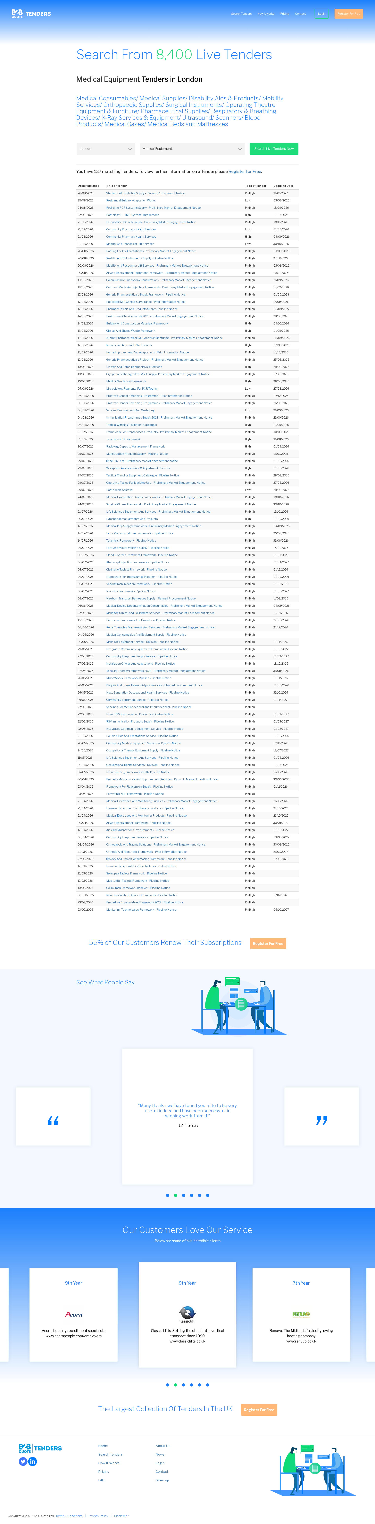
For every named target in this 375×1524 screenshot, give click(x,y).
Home (103, 1446)
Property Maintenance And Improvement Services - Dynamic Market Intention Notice (162, 779)
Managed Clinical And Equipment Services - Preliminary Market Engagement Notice (160, 613)
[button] (167, 1195)
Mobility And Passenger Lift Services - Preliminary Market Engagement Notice (157, 265)
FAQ (101, 1480)
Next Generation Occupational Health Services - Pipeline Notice (147, 692)
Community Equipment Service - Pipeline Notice (137, 699)
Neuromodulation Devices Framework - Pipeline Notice (142, 895)
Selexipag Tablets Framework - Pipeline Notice (136, 873)
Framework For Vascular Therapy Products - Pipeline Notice (145, 808)
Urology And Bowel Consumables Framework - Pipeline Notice (146, 859)
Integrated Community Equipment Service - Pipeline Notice (144, 728)
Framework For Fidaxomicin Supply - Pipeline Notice (139, 786)
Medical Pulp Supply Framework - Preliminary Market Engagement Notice (153, 526)
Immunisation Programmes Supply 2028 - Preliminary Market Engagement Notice (159, 417)
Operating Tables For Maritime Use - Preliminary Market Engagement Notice (155, 482)
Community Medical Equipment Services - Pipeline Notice (143, 743)
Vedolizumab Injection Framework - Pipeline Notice (139, 584)
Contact (300, 13)
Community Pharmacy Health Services (131, 229)
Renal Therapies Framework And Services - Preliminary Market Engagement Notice (160, 627)
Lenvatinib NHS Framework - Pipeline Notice (135, 793)
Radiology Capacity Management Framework (135, 446)
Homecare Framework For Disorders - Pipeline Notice (141, 620)
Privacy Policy (98, 1516)
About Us (163, 1446)
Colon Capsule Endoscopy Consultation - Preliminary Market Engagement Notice (159, 280)
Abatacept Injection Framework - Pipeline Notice (138, 562)
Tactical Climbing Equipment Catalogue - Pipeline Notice (142, 475)
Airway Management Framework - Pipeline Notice (138, 822)
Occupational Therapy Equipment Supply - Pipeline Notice (143, 750)
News (160, 1454)
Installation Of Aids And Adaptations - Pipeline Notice (140, 663)
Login (321, 13)
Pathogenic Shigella (119, 490)
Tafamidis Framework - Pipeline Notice (131, 540)
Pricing (284, 13)
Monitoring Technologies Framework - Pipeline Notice (141, 909)
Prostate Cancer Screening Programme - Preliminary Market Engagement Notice (159, 403)
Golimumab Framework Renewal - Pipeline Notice (138, 888)
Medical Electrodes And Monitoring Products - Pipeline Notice (146, 815)
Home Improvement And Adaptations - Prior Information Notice (147, 352)
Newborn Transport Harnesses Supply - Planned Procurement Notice (151, 598)
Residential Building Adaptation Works (131, 200)
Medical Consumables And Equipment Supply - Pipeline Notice (146, 634)
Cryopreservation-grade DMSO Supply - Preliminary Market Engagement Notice (158, 374)
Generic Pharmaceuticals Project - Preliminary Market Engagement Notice (155, 359)
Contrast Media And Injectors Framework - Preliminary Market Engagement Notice (160, 287)
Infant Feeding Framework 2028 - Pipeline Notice (138, 772)
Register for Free (245, 171)
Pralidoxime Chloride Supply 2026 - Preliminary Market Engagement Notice (155, 316)
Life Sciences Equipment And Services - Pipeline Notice (142, 757)
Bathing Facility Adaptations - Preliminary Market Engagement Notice (151, 251)
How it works (266, 13)
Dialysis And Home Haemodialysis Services (134, 366)
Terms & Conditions (69, 1516)
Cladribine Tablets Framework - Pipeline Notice (136, 569)
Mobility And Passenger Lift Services (130, 243)
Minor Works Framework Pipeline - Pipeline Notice (138, 678)
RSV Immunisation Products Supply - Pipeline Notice (140, 721)
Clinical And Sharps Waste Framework (130, 330)
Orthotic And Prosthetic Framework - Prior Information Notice (146, 851)
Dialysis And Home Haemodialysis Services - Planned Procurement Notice (154, 685)
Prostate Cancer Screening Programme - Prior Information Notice (149, 395)
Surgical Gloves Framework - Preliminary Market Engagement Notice (151, 504)
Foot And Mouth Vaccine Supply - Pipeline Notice (137, 547)
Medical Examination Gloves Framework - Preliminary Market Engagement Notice (159, 497)
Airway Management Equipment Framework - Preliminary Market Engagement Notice (161, 272)
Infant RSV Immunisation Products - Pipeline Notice (139, 714)
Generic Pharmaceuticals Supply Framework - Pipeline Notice (146, 294)
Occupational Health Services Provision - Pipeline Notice (143, 764)
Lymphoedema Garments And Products (132, 518)
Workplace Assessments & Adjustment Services (138, 468)
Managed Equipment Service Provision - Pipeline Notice (142, 641)
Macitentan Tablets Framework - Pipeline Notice (137, 880)
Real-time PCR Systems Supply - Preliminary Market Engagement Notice (153, 207)
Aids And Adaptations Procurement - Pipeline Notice (140, 830)
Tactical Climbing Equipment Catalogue (131, 424)
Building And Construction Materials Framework (137, 323)
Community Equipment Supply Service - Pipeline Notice (142, 656)
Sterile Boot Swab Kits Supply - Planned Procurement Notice (145, 193)
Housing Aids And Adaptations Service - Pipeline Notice (142, 736)
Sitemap (162, 1480)
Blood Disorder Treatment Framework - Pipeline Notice (142, 555)
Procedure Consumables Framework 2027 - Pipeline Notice (144, 902)
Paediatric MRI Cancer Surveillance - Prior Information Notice (146, 301)
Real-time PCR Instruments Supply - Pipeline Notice (139, 258)
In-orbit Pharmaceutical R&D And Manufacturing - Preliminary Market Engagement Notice (164, 338)
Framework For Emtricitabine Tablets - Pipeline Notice (141, 866)
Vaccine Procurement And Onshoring (130, 410)
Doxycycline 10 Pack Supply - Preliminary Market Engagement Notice (151, 222)
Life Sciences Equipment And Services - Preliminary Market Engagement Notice (158, 511)
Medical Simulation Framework (126, 381)
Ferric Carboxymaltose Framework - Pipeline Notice (139, 533)
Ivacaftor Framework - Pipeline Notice (131, 591)
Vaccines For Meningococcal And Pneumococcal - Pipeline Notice (149, 707)
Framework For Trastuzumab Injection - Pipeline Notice (142, 576)
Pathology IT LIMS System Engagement (132, 215)
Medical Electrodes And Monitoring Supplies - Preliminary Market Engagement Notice (162, 801)
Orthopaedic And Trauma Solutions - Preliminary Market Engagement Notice (155, 844)
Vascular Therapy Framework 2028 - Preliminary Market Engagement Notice (155, 670)
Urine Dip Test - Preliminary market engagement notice (142, 461)
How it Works (108, 1463)
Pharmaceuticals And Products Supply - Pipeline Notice (142, 309)
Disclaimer (121, 1516)
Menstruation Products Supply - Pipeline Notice (137, 453)
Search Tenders (241, 13)
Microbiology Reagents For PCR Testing (132, 388)
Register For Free (349, 13)
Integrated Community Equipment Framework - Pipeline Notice (147, 649)
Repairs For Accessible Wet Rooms (129, 345)
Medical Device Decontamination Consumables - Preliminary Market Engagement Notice (164, 605)
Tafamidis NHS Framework (123, 439)
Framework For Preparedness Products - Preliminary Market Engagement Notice (159, 432)
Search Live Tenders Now (274, 149)
